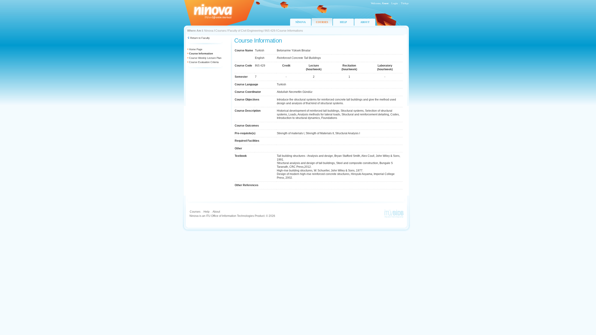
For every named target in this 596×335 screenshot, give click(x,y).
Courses (220, 30)
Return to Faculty (200, 38)
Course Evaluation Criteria (204, 62)
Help (206, 211)
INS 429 (270, 30)
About (216, 211)
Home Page (195, 49)
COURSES (322, 22)
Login (394, 3)
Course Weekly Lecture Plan (205, 58)
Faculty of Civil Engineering (245, 30)
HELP (343, 22)
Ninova (208, 30)
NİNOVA (300, 22)
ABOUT (364, 22)
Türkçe (405, 3)
